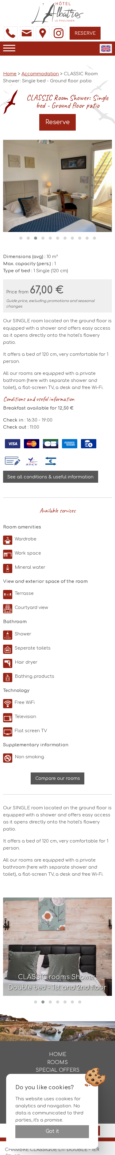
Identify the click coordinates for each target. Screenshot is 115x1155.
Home (10, 73)
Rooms (57, 1062)
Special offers (57, 1070)
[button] (21, 238)
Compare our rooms (57, 778)
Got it (52, 1131)
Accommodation (40, 73)
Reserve (85, 33)
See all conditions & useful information (50, 476)
